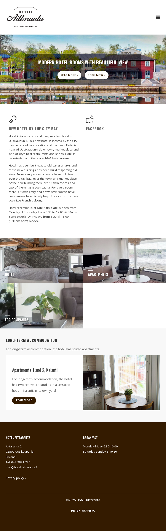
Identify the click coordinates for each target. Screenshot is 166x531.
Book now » (96, 75)
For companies (17, 319)
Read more (24, 400)
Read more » (69, 75)
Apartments (98, 274)
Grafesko (88, 510)
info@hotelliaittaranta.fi (22, 467)
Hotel (9, 274)
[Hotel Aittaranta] (25, 17)
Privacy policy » (16, 478)
